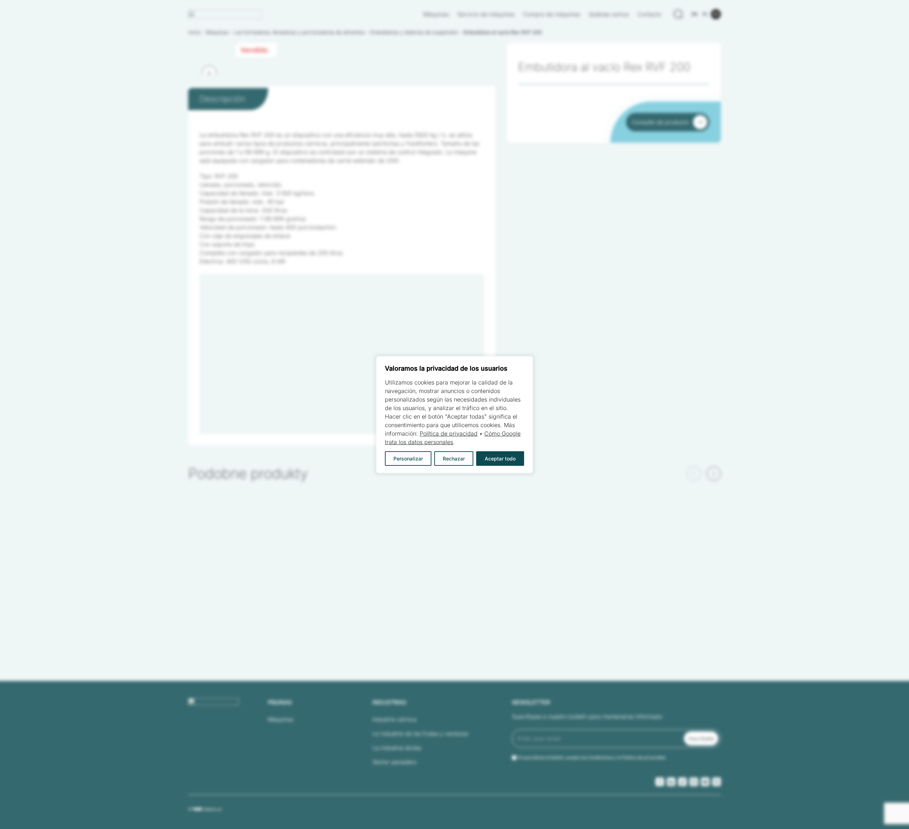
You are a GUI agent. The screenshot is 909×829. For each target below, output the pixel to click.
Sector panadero (394, 761)
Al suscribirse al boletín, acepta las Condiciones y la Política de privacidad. (592, 757)
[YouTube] (705, 782)
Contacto (649, 14)
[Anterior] (694, 474)
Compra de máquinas (551, 14)
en (694, 14)
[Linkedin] (671, 782)
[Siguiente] (209, 73)
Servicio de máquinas (486, 14)
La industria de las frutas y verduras (420, 733)
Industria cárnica (394, 719)
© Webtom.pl (204, 809)
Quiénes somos (609, 14)
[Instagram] (694, 782)
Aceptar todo (500, 459)
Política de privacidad (449, 433)
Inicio (194, 32)
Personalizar (408, 459)
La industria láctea (396, 747)
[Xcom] (716, 782)
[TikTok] (682, 782)
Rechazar (454, 459)
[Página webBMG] (224, 14)
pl (705, 14)
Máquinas (436, 14)
